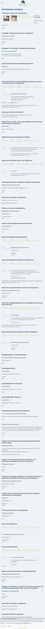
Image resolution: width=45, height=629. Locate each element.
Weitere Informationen (22, 628)
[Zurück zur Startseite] (22, 3)
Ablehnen (9, 626)
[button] (2, 3)
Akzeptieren (3, 626)
